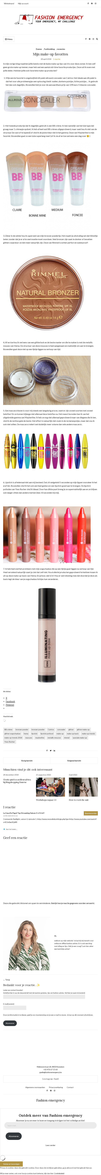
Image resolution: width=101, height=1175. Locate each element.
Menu (9, 39)
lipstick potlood (47, 733)
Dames (39, 49)
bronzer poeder (22, 729)
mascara (28, 738)
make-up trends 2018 (13, 738)
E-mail (8, 1004)
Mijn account (23, 3)
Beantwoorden (91, 813)
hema (26, 733)
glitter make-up (83, 729)
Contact (70, 1087)
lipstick (34, 733)
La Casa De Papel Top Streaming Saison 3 (20, 813)
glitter (71, 729)
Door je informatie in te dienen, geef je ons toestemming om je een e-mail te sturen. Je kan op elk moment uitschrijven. (48, 1015)
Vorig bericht (27, 760)
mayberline (39, 738)
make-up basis (73, 733)
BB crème (8, 729)
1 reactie (56, 59)
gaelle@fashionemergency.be (50, 1072)
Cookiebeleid (59, 1173)
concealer (61, 729)
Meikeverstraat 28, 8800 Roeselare (50, 1067)
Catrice (51, 729)
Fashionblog (49, 49)
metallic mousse (54, 738)
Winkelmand (9, 3)
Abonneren (10, 1023)
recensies (61, 49)
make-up (60, 733)
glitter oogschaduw (12, 733)
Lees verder (50, 1145)
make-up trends (88, 733)
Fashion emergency (50, 1100)
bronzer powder (38, 729)
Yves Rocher (9, 742)
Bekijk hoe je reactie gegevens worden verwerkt (72, 903)
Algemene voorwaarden (35, 1087)
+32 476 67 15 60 (51, 1070)
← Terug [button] (6, 980)
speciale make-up (80, 738)
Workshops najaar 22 (46, 800)
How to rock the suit (79, 800)
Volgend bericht (74, 760)
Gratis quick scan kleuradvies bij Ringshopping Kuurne (17, 781)
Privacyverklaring (56, 1087)
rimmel (66, 738)
